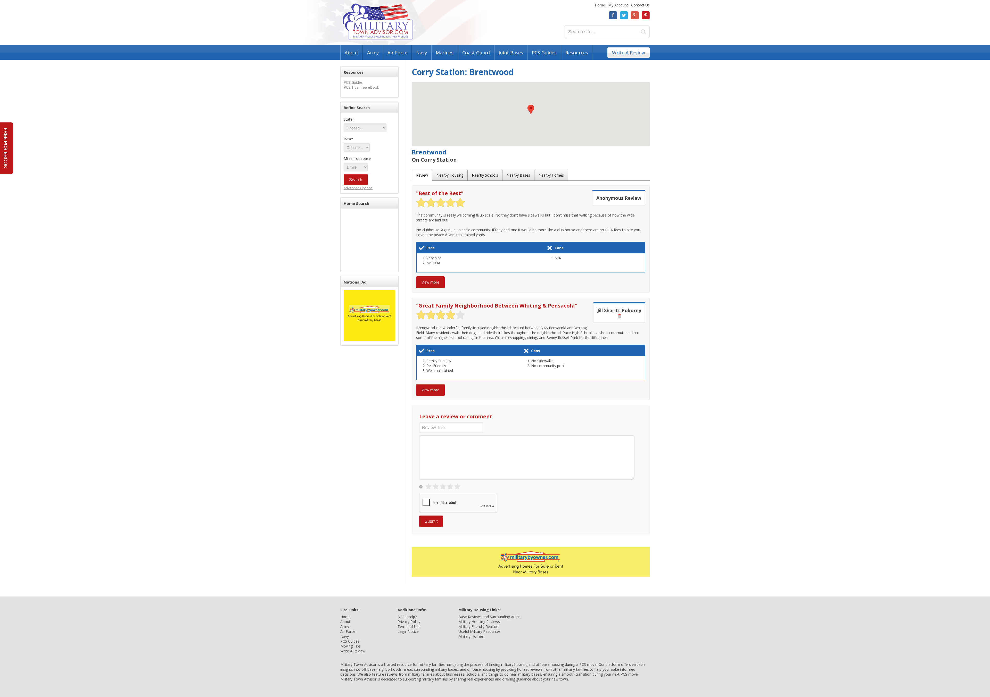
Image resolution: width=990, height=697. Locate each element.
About (351, 52)
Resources (576, 52)
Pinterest (645, 15)
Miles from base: (358, 158)
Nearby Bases (518, 175)
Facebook (613, 15)
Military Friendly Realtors (478, 626)
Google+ (635, 15)
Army (373, 52)
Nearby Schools (485, 175)
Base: (348, 138)
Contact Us (640, 5)
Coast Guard (476, 52)
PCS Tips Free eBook (361, 87)
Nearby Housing (449, 175)
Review (422, 175)
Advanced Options (358, 188)
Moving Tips (350, 646)
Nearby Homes (551, 175)
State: (348, 119)
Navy (421, 52)
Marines (444, 52)
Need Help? (407, 616)
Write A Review (628, 52)
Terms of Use (409, 626)
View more (430, 282)
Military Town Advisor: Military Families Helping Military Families (377, 21)
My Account (618, 5)
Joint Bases (511, 52)
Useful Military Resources (479, 631)
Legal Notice (408, 631)
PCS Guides (544, 52)
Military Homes (471, 636)
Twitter (624, 15)
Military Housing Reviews (479, 621)
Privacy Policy (409, 621)
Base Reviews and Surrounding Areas (489, 616)
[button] (530, 109)
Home (600, 5)
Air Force (397, 52)
